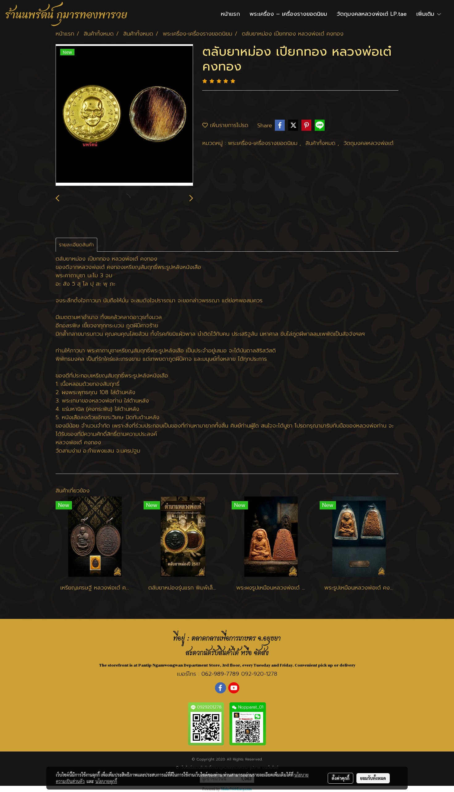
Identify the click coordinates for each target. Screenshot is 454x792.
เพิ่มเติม (426, 14)
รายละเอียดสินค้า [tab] (76, 245)
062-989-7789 (220, 674)
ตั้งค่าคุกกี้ (340, 778)
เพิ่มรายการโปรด (228, 125)
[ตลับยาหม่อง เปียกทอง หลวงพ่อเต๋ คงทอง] (124, 115)
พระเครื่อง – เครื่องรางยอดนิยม (288, 14)
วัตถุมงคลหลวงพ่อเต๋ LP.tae (372, 14)
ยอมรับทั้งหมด (373, 778)
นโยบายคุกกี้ (106, 781)
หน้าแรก (230, 14)
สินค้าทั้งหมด (321, 143)
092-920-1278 (259, 674)
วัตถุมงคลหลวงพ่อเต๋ (368, 143)
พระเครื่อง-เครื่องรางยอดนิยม (264, 143)
